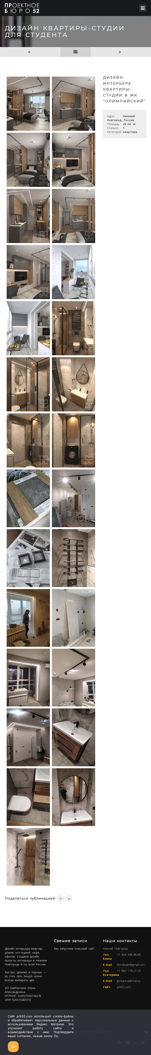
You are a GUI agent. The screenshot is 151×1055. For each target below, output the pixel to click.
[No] (146, 1032)
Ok (13, 1047)
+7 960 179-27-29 (129, 971)
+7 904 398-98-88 (129, 955)
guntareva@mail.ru (128, 981)
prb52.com (124, 987)
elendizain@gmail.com (131, 965)
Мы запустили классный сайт (74, 948)
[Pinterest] (61, 898)
